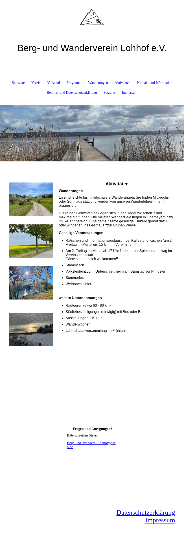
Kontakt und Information (154, 83)
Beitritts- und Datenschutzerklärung (72, 92)
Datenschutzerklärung (145, 512)
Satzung (109, 92)
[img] (92, 17)
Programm (74, 83)
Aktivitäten (122, 83)
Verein (36, 83)
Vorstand (53, 83)
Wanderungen (98, 83)
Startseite (18, 83)
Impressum (129, 92)
